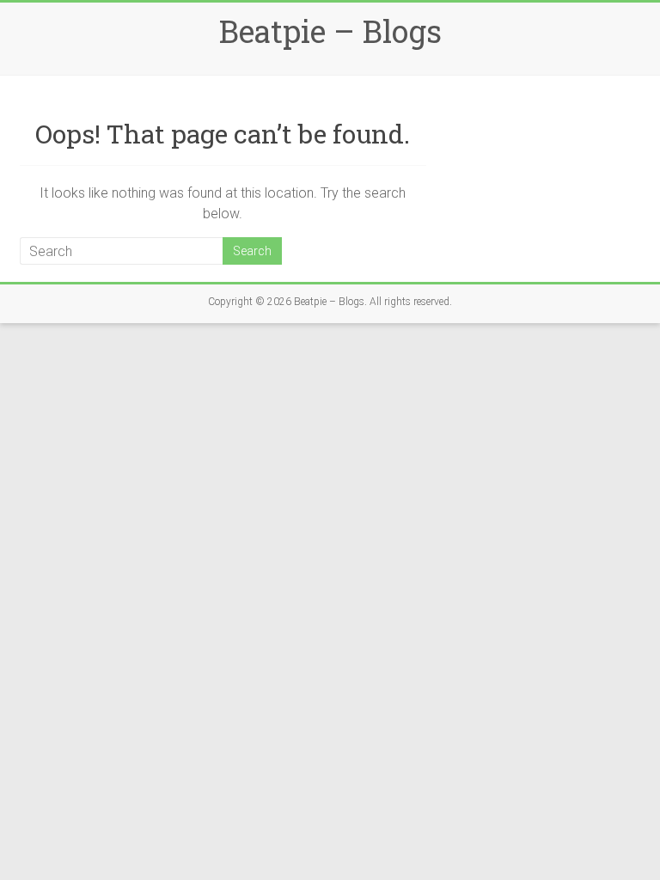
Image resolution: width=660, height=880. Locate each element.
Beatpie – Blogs (330, 31)
